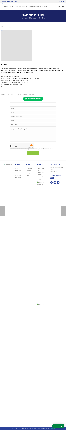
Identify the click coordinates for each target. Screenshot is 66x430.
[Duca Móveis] (25, 6)
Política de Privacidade (38, 148)
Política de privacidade (18, 176)
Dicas (27, 175)
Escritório (28, 170)
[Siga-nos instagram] (55, 182)
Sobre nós (18, 170)
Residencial (29, 168)
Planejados (29, 173)
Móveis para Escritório (41, 173)
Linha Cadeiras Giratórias (36, 18)
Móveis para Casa (41, 169)
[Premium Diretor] (6, 27)
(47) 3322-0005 (13, 1)
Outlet (39, 179)
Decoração (40, 177)
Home (17, 168)
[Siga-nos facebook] (51, 182)
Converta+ (52, 428)
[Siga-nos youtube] (58, 182)
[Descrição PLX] (16, 45)
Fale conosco (18, 173)
